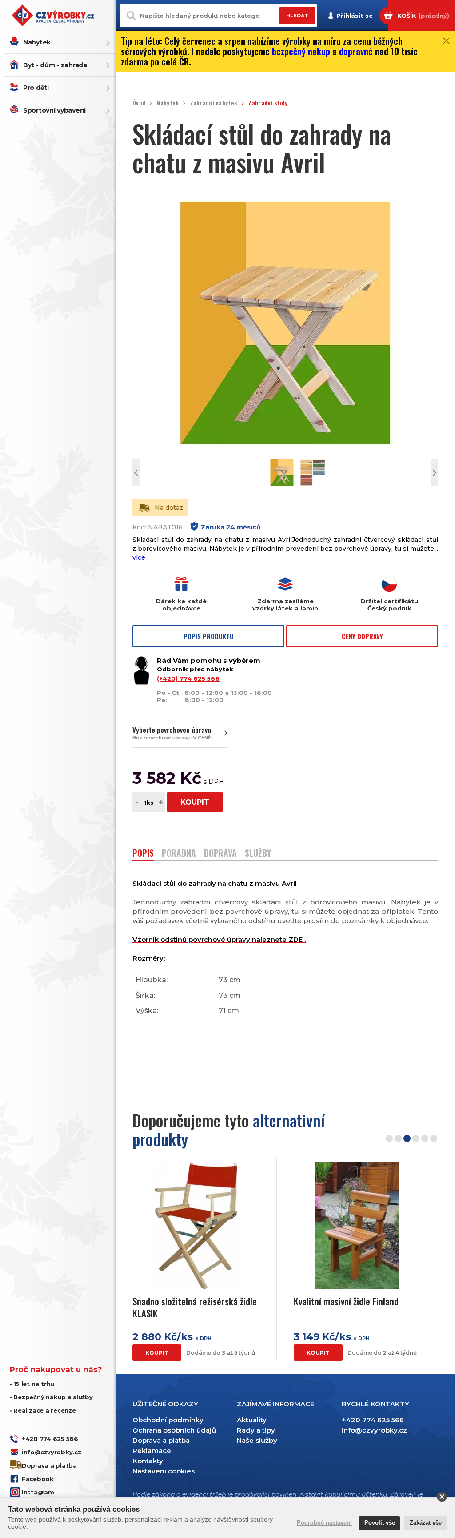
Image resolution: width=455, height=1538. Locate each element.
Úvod (138, 103)
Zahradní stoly (267, 103)
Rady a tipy (256, 1430)
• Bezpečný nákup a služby (51, 1397)
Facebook (38, 1478)
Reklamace (151, 1450)
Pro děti (36, 88)
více (138, 557)
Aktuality (252, 1420)
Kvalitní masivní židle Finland (346, 1301)
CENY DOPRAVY (362, 636)
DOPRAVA (220, 854)
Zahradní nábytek (213, 103)
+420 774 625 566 (50, 1438)
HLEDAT (297, 15)
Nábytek (37, 42)
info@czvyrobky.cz (51, 1452)
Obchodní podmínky (168, 1420)
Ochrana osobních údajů (174, 1430)
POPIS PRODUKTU (209, 636)
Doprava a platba (49, 1465)
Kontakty (147, 1461)
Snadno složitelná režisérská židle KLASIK (194, 1307)
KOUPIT (194, 802)
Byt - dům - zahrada (55, 65)
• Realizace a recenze (43, 1410)
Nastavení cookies (163, 1471)
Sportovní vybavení (54, 110)
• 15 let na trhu (32, 1383)
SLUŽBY (258, 854)
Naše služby (257, 1440)
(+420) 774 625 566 (188, 678)
